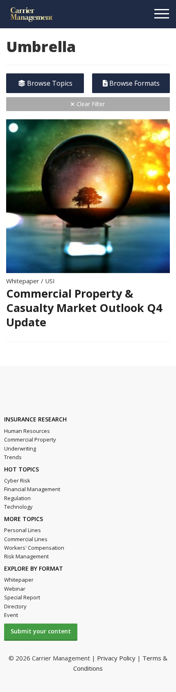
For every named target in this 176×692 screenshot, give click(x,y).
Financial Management (32, 489)
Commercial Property (30, 439)
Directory (15, 606)
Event (11, 615)
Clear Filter (90, 104)
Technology (18, 506)
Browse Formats (134, 83)
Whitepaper (19, 579)
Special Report (22, 597)
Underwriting (20, 448)
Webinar (14, 588)
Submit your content (41, 631)
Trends (13, 457)
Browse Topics (48, 83)
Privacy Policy (116, 658)
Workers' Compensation (34, 547)
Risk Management (26, 556)
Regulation (17, 498)
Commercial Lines (25, 539)
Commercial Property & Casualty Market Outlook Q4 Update (84, 308)
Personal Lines (22, 530)
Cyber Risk (17, 480)
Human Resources (27, 431)
